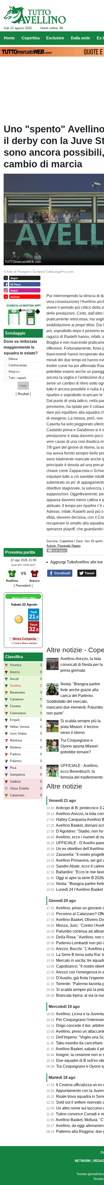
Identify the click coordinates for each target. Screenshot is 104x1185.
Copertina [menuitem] (31, 38)
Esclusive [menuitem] (55, 38)
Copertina (66, 541)
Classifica (14, 657)
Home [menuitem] (9, 38)
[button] (23, 385)
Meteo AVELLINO (24, 598)
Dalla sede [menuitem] (80, 38)
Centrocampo (17, 365)
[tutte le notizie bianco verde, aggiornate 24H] (35, 15)
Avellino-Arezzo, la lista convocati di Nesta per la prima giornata (81, 664)
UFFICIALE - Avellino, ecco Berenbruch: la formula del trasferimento (81, 771)
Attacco (13, 371)
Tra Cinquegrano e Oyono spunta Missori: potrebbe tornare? (79, 746)
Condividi (61, 573)
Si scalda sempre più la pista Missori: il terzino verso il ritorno (80, 727)
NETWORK (83, 1161)
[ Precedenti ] (23, 585)
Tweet (89, 573)
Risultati (23, 394)
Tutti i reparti (17, 378)
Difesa (12, 359)
